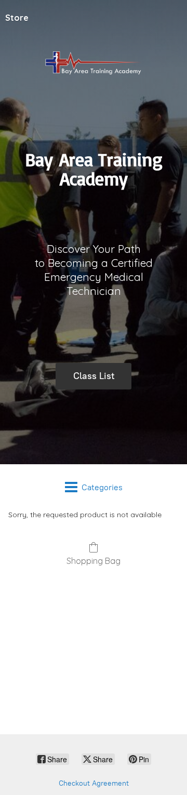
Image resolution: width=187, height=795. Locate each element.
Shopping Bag (93, 561)
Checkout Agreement (94, 783)
